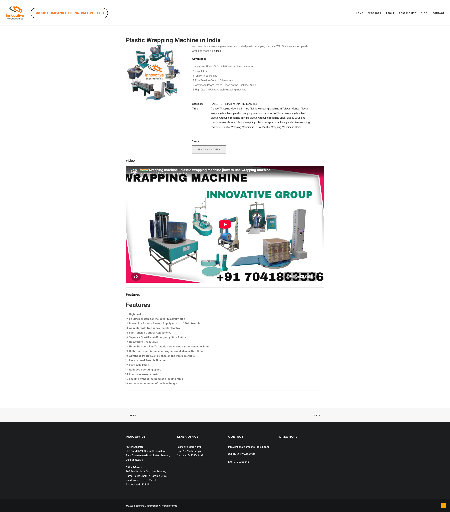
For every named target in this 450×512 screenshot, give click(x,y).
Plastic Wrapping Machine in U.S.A (241, 127)
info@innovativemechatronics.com (248, 446)
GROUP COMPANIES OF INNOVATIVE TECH (69, 13)
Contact (438, 13)
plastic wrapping (246, 122)
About (390, 13)
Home (359, 13)
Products (374, 13)
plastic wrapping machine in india (230, 117)
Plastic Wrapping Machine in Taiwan (270, 108)
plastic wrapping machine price (267, 117)
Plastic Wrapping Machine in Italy (229, 108)
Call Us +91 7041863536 (241, 454)
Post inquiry (407, 13)
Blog (424, 13)
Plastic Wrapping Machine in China (281, 127)
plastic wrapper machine (271, 122)
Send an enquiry (209, 149)
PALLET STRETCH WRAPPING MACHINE (234, 103)
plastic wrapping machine (247, 113)
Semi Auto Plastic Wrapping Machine (285, 113)
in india (217, 50)
